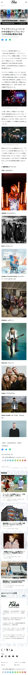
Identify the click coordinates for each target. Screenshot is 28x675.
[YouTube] (13, 656)
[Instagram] (6, 656)
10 (25, 460)
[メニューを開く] (26, 2)
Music (7, 466)
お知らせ (3, 664)
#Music (4, 442)
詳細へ (24, 595)
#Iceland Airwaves (12, 442)
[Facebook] (2, 40)
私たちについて (4, 662)
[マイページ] (2, 2)
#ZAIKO (19, 442)
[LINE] (10, 40)
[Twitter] (6, 40)
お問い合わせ (17, 664)
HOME (3, 466)
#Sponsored (5, 445)
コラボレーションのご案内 (19, 662)
